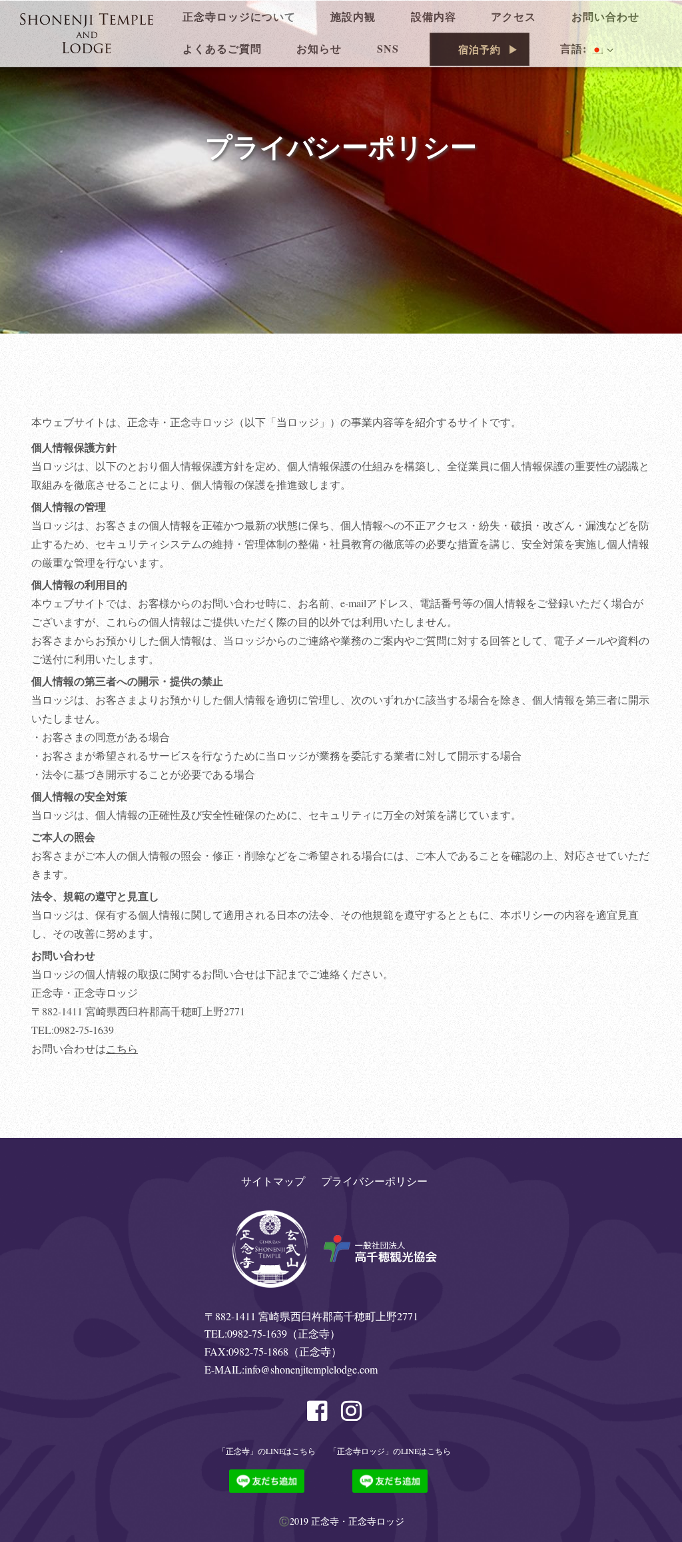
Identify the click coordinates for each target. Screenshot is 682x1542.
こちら (122, 1048)
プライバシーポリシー (374, 1181)
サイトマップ (273, 1181)
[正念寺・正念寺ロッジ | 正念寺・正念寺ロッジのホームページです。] (86, 32)
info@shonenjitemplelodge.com (311, 1369)
